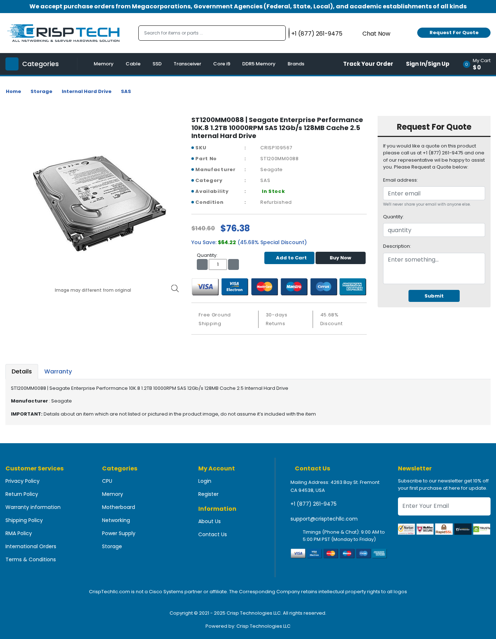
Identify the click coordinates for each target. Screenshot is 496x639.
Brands (296, 63)
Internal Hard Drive (86, 91)
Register (208, 494)
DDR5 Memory (259, 63)
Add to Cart (291, 257)
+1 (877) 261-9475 (313, 503)
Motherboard (118, 507)
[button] (479, 64)
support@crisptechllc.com (324, 518)
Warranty (58, 371)
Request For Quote (454, 32)
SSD (157, 63)
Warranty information (33, 507)
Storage (41, 91)
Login (204, 481)
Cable (133, 63)
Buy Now (340, 257)
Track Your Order (368, 64)
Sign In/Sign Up (428, 64)
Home (13, 91)
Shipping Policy (24, 520)
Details (22, 371)
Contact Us (212, 534)
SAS (126, 91)
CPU (107, 481)
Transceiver (187, 63)
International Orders (30, 546)
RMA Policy (18, 533)
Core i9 (221, 63)
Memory (104, 63)
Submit (434, 295)
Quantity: (393, 216)
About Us (209, 521)
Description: (397, 246)
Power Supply (118, 533)
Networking (116, 520)
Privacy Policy (22, 481)
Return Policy (21, 494)
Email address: (400, 180)
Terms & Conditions (30, 559)
